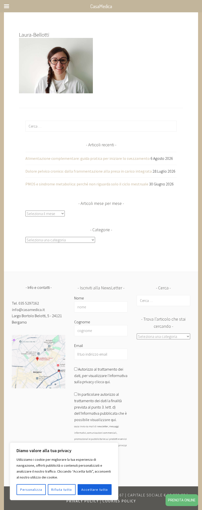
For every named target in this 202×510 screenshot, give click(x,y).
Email (78, 345)
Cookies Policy (119, 501)
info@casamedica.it (28, 309)
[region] (64, 471)
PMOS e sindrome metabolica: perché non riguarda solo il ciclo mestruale (86, 183)
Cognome (82, 321)
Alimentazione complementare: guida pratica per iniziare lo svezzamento (87, 158)
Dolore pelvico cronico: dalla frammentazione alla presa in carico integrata (88, 171)
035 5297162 (28, 303)
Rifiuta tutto (61, 489)
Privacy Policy (82, 501)
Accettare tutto (94, 489)
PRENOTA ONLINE (182, 500)
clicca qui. (102, 381)
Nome (79, 298)
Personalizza (31, 489)
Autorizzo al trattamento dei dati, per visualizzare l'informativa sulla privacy (100, 375)
